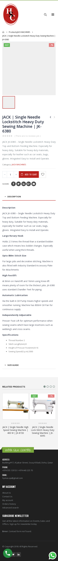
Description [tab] (14, 196)
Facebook (13, 184)
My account (7, 500)
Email (33, 184)
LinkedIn (23, 184)
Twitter (18, 184)
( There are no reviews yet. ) (28, 135)
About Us (6, 492)
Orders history (9, 504)
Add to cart (31, 174)
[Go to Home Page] (3, 32)
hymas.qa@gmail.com (12, 478)
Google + (28, 184)
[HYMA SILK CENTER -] (10, 14)
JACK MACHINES (19, 164)
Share (5, 183)
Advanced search (10, 507)
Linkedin (18, 554)
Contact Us (7, 496)
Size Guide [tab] (13, 365)
